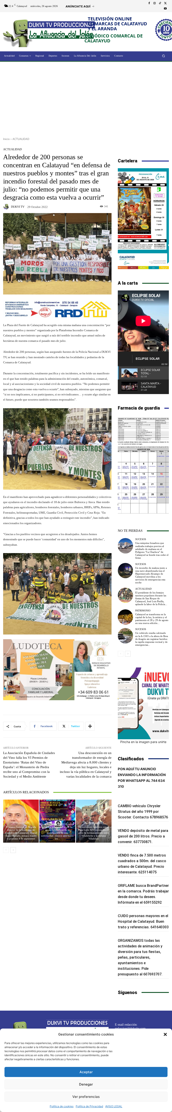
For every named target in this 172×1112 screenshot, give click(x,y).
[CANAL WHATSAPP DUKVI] (143, 703)
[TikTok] (160, 3)
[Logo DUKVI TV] (19, 32)
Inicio (6, 139)
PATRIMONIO (142, 610)
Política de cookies (61, 1106)
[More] (90, 726)
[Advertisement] (86, 97)
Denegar (86, 1084)
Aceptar (86, 1072)
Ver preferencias (86, 1097)
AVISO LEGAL (113, 1106)
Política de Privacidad (89, 1106)
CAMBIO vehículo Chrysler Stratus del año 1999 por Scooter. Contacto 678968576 (143, 811)
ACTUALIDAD (21, 139)
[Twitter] (165, 3)
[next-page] (13, 850)
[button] (165, 1034)
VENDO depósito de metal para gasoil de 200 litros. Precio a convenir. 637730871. (143, 836)
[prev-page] (6, 850)
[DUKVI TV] (6, 206)
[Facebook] (149, 3)
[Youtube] (165, 8)
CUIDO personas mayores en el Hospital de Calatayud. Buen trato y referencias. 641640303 (143, 921)
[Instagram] (154, 3)
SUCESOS (140, 539)
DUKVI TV (17, 206)
